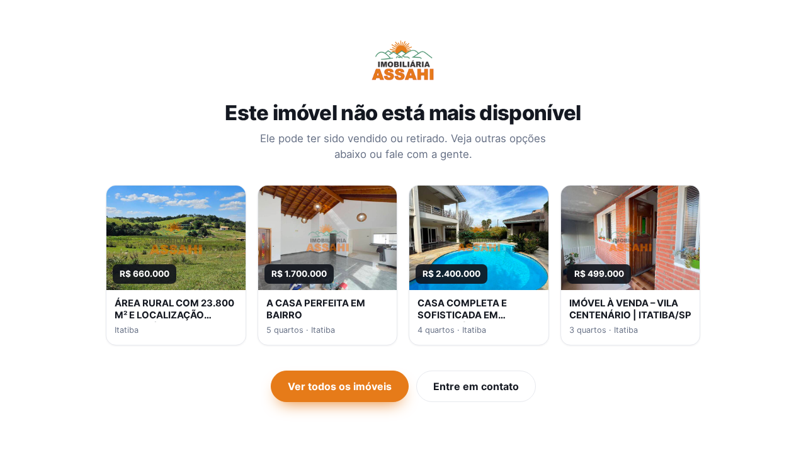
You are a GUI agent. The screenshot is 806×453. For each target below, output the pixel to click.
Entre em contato (476, 386)
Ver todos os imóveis (340, 386)
